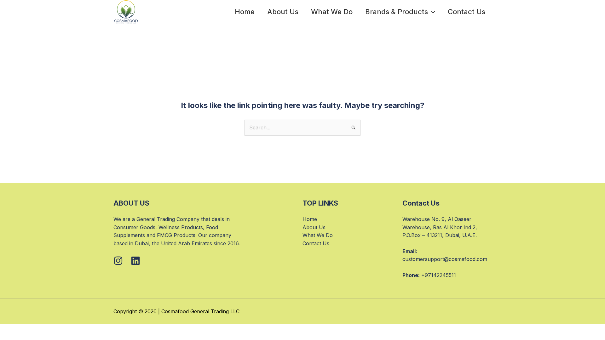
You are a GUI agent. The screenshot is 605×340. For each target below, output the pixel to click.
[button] (431, 12)
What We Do (332, 12)
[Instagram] (118, 260)
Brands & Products (396, 12)
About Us (282, 12)
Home (245, 12)
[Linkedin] (135, 260)
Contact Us (466, 12)
